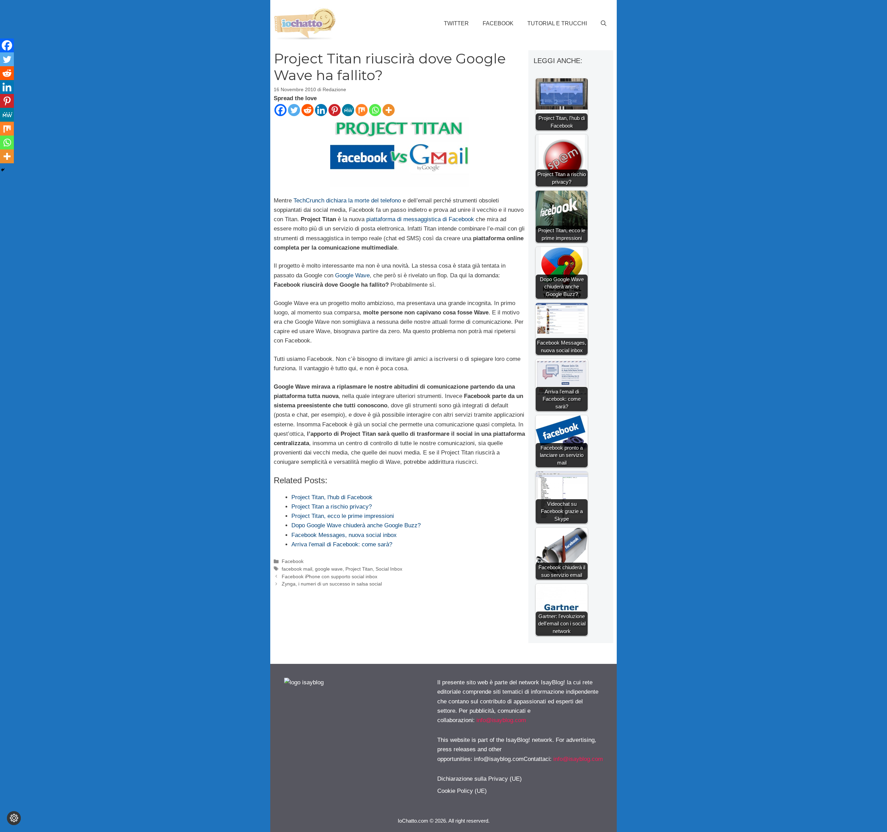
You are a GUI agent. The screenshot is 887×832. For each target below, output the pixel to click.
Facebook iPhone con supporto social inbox (329, 576)
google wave (329, 569)
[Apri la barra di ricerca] (603, 23)
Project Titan (359, 569)
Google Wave (352, 275)
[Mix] (361, 110)
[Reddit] (307, 110)
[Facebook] (280, 110)
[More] (389, 110)
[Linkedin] (321, 110)
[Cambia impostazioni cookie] (14, 818)
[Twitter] (294, 110)
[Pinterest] (334, 110)
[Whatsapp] (375, 110)
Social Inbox (389, 569)
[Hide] (3, 170)
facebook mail (297, 569)
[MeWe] (348, 110)
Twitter (456, 23)
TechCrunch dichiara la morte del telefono (347, 200)
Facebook (498, 23)
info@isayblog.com (501, 720)
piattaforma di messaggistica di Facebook (420, 219)
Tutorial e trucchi (557, 23)
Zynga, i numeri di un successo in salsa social (332, 584)
